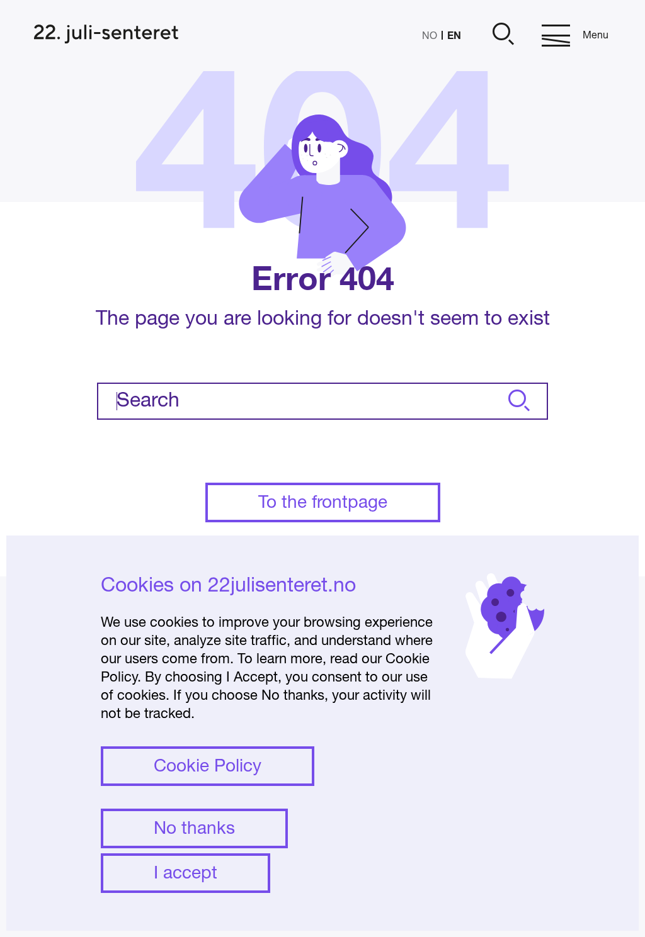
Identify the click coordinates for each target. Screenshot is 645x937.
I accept (185, 874)
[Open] (501, 35)
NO (429, 36)
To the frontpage (322, 503)
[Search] (517, 401)
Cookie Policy (207, 767)
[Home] (106, 36)
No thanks (194, 829)
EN (454, 35)
